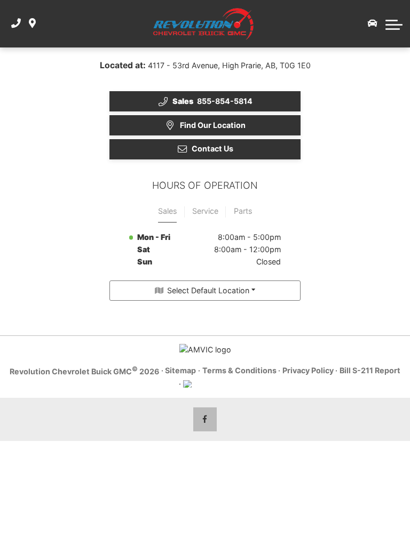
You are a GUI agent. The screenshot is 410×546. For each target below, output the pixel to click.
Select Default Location (208, 290)
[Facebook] (205, 419)
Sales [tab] (167, 210)
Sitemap (180, 370)
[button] (394, 23)
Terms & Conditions (239, 370)
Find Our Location (213, 125)
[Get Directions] (32, 23)
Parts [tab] (243, 210)
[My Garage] (372, 23)
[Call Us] (16, 23)
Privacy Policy (308, 370)
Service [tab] (205, 210)
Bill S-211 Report (370, 370)
